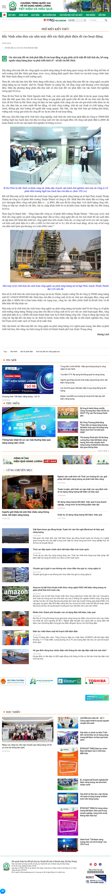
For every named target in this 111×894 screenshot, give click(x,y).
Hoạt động (35, 14)
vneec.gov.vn (39, 872)
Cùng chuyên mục (19, 470)
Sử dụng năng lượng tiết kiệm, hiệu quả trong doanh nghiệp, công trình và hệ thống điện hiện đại (82, 503)
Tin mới (11, 360)
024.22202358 (60, 20)
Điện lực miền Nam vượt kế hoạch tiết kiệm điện (55, 631)
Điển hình (102, 14)
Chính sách (23, 14)
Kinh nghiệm (90, 14)
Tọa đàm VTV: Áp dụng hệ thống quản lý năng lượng (82, 374)
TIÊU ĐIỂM (12, 403)
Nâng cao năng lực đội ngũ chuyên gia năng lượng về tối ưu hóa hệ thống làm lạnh (27, 746)
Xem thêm (103, 451)
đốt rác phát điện (26, 352)
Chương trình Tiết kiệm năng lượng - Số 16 (21, 396)
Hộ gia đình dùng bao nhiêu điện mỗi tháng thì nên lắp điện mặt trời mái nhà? (70, 650)
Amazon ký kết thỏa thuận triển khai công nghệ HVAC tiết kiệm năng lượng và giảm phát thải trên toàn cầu (69, 588)
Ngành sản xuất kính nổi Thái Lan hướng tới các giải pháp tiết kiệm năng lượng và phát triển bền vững (82, 477)
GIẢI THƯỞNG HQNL (49, 14)
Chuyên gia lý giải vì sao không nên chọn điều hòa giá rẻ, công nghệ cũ (67, 568)
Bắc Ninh (14, 352)
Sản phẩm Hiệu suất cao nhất (71, 14)
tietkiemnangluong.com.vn (27, 872)
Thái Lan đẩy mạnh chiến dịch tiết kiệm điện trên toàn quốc (61, 549)
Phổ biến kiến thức (55, 29)
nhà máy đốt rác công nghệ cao (48, 352)
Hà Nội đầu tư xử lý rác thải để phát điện (21, 48)
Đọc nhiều (13, 712)
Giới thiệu (12, 14)
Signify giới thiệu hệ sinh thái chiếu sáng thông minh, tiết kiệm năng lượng (25, 513)
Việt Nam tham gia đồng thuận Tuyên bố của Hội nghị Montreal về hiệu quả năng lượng (68, 531)
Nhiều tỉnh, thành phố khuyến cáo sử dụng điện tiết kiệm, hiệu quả (64, 612)
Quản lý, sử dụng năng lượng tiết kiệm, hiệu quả (80, 515)
